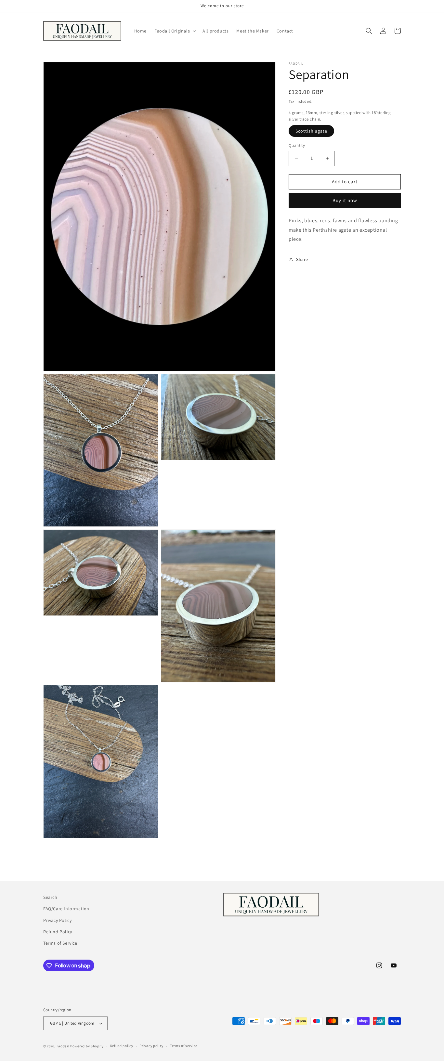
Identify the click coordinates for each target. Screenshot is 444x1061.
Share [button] (302, 259)
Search (50, 897)
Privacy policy (151, 1046)
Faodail (63, 1046)
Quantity (297, 145)
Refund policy (121, 1046)
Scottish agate (311, 131)
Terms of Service (60, 943)
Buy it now (345, 200)
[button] (174, 31)
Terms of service (183, 1046)
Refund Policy (57, 931)
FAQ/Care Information (66, 909)
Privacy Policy (57, 920)
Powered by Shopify (87, 1046)
